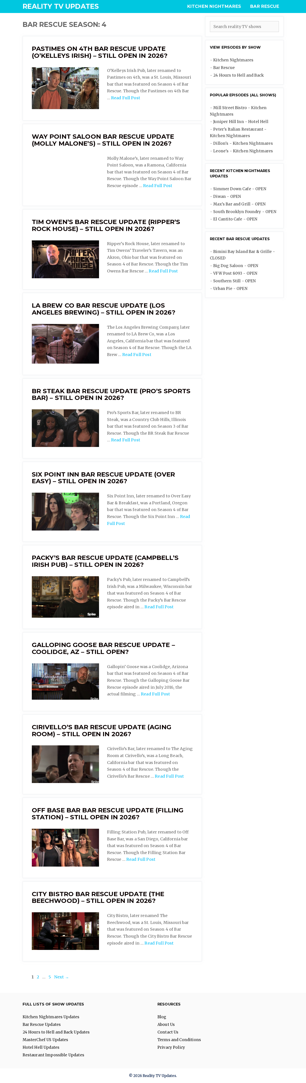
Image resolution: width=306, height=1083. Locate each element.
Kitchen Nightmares (214, 6)
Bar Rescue (264, 6)
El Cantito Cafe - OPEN (235, 219)
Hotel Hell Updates (41, 1047)
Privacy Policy (171, 1047)
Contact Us (168, 1032)
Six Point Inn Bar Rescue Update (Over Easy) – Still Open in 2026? (103, 477)
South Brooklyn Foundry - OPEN (244, 211)
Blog (161, 1016)
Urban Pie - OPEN (230, 288)
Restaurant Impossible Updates (53, 1055)
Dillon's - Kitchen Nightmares (243, 143)
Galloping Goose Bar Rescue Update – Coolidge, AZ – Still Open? (103, 648)
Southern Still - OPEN (234, 280)
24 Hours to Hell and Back (238, 75)
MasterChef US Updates (45, 1039)
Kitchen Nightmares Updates (51, 1016)
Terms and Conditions (179, 1039)
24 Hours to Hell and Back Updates (56, 1032)
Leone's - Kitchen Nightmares (243, 151)
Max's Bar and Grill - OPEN (239, 204)
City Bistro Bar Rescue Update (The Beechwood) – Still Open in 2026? (98, 897)
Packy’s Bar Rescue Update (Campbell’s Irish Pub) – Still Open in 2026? (105, 561)
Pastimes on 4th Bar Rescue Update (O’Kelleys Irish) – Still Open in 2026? (100, 52)
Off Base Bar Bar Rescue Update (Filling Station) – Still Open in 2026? (108, 813)
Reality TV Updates (61, 6)
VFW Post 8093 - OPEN (235, 273)
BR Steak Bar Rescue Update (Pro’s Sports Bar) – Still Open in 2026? (111, 394)
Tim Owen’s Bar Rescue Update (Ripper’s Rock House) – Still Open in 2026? (106, 225)
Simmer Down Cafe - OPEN (239, 188)
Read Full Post (125, 97)
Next (61, 976)
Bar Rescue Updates (42, 1024)
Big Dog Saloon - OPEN (235, 265)
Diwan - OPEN (227, 196)
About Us (166, 1024)
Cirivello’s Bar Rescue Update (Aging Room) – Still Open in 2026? (101, 730)
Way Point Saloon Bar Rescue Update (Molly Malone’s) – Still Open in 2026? (103, 140)
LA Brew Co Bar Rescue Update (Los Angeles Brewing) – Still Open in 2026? (104, 309)
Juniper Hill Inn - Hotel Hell (240, 121)
